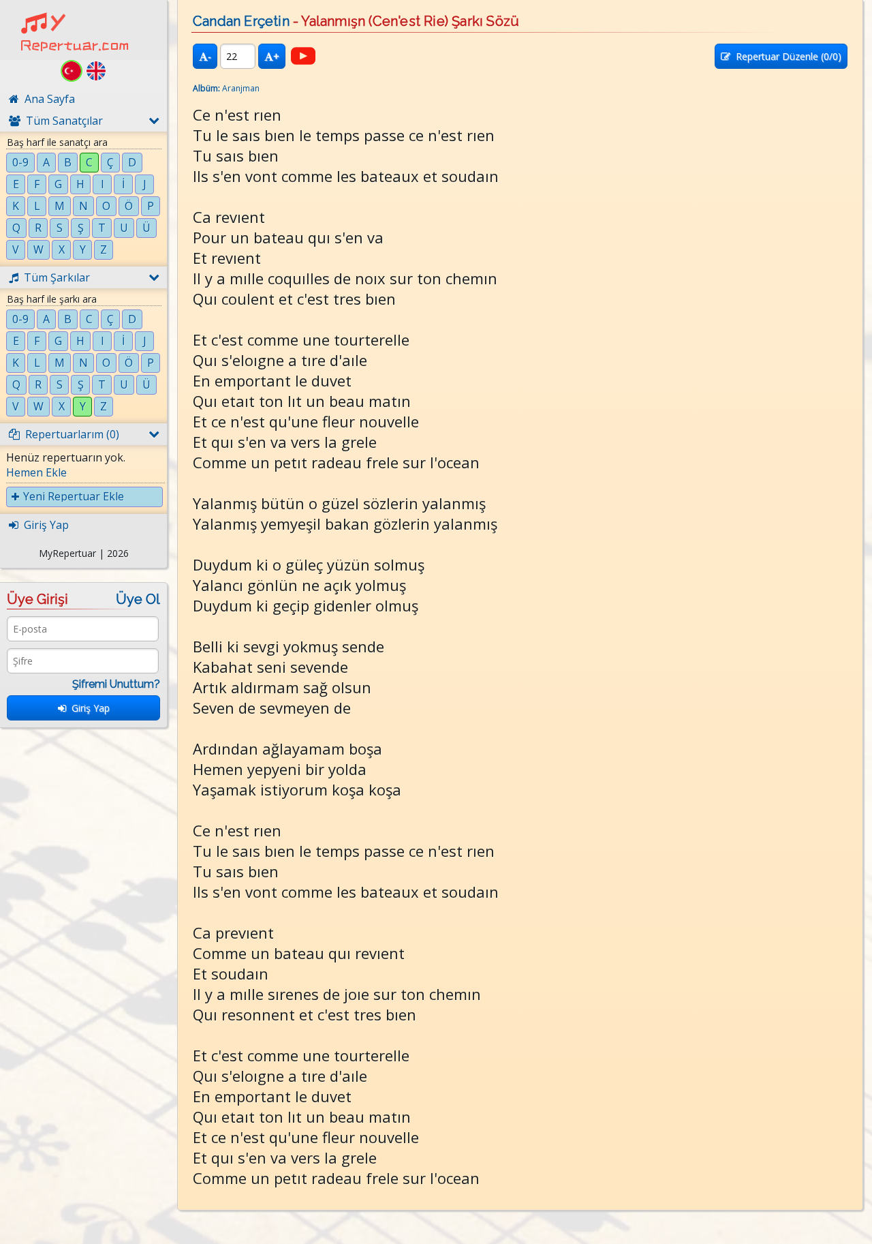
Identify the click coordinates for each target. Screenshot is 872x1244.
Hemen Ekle (36, 472)
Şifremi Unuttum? (116, 684)
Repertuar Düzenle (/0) (785, 56)
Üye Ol (138, 599)
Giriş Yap (88, 707)
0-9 (20, 162)
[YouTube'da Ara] (303, 56)
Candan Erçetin (241, 21)
